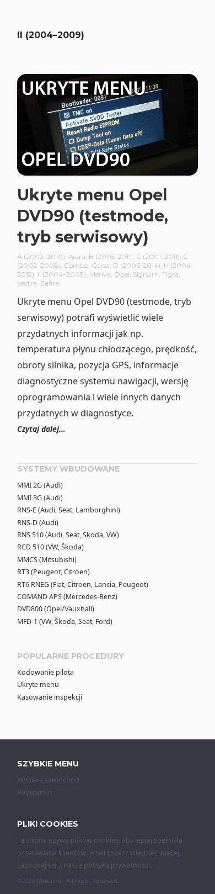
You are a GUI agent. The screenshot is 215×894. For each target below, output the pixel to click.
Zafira (49, 283)
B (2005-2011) (111, 256)
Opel (122, 274)
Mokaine (49, 881)
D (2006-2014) (136, 265)
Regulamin (34, 792)
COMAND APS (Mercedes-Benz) (67, 596)
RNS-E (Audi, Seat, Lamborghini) (68, 510)
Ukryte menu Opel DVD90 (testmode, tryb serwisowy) (92, 215)
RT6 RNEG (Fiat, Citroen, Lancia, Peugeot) (82, 584)
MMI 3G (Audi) (40, 497)
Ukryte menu (38, 684)
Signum (146, 274)
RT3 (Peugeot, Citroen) (53, 571)
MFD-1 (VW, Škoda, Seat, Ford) (64, 621)
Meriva (100, 274)
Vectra (27, 283)
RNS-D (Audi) (37, 522)
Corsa (101, 265)
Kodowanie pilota (45, 672)
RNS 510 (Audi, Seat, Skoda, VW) (68, 534)
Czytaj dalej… (41, 429)
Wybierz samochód (48, 780)
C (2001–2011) (158, 256)
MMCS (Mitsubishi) (47, 559)
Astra (76, 256)
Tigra (170, 274)
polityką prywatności (117, 865)
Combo (76, 265)
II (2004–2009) (61, 274)
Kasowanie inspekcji (49, 697)
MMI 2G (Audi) (40, 485)
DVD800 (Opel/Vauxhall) (55, 608)
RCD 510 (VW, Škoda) (50, 547)
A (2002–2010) (41, 256)
